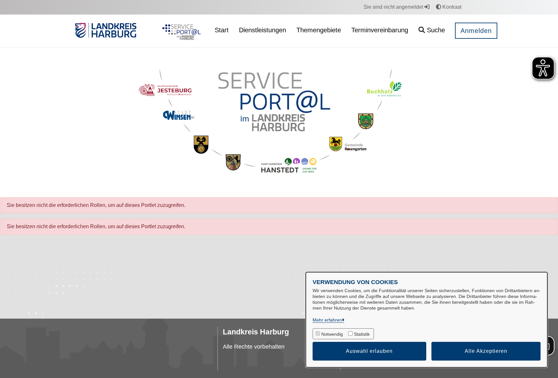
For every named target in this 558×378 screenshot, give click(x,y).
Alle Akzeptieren (486, 351)
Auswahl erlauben (369, 351)
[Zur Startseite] (180, 31)
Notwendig (332, 334)
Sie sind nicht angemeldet (394, 7)
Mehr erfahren (327, 319)
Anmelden (476, 30)
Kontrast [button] (451, 7)
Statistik (362, 334)
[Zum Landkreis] (106, 31)
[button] (431, 31)
